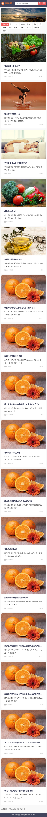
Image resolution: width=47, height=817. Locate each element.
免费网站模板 (21, 809)
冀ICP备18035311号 (27, 815)
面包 (17, 24)
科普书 (4, 31)
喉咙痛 (23, 24)
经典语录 (36, 28)
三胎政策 (22, 28)
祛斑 (15, 28)
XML (34, 815)
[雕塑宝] (7, 3)
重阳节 (4, 28)
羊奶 (35, 24)
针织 (11, 24)
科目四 (29, 24)
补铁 (10, 28)
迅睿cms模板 (12, 809)
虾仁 (40, 24)
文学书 (29, 28)
